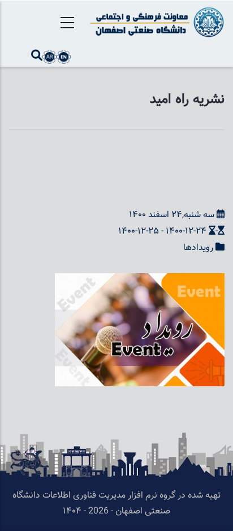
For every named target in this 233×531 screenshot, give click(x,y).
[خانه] (155, 22)
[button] (140, 281)
